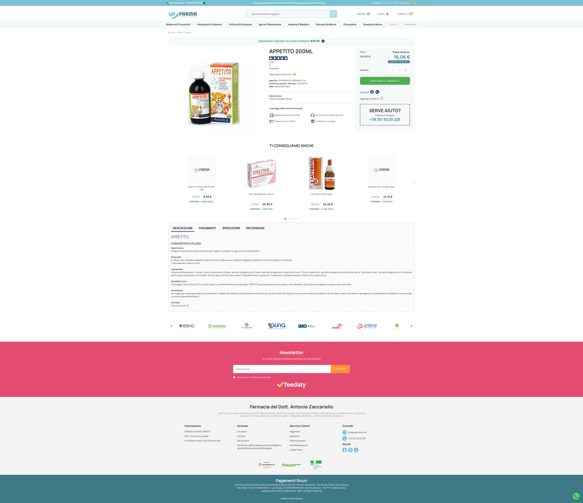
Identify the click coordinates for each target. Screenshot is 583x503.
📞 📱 (185, 3)
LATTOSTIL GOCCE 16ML (321, 194)
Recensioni (255, 228)
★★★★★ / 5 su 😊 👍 (394, 3)
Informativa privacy (299, 445)
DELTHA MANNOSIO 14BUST (261, 194)
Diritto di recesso (298, 440)
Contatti (241, 436)
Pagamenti (207, 228)
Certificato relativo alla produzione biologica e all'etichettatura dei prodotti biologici (259, 447)
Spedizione (231, 228)
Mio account (243, 440)
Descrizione (183, 228)
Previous (170, 183)
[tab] (182, 228)
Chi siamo (242, 431)
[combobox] (291, 14)
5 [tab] (297, 219)
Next (413, 183)
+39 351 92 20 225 (385, 119)
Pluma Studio (296, 498)
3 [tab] (291, 219)
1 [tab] (285, 219)
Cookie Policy (296, 449)
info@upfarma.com (357, 432)
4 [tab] (294, 219)
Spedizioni (295, 436)
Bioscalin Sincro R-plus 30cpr (381, 186)
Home (172, 32)
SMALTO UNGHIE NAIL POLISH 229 (201, 188)
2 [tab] (288, 219)
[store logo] (199, 14)
